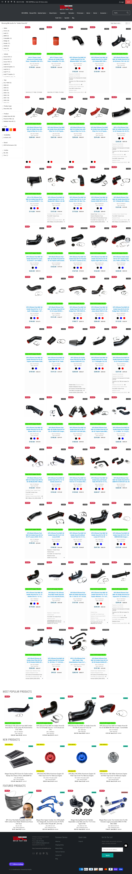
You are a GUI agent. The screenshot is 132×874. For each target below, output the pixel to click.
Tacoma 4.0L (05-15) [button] (74, 84)
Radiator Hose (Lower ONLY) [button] (76, 92)
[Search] (127, 13)
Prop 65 (81, 841)
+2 (63, 220)
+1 (105, 220)
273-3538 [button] (39, 92)
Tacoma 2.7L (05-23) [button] (74, 74)
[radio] (76, 68)
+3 (85, 92)
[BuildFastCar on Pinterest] (11, 2)
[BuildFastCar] (66, 8)
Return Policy (59, 848)
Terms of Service (60, 851)
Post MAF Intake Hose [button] (75, 88)
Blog (56, 858)
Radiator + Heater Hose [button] (53, 550)
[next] (127, 716)
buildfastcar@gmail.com (42, 843)
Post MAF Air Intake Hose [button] (97, 220)
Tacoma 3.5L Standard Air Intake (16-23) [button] (77, 78)
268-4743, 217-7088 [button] (31, 92)
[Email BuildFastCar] (2, 2)
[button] (43, 13)
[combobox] (121, 13)
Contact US (58, 855)
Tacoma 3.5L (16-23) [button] (74, 76)
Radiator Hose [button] (72, 90)
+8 (81, 84)
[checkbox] (3, 129)
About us (57, 841)
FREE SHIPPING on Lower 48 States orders (37, 2)
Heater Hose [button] (80, 86)
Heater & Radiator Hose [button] (97, 216)
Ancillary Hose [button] (73, 86)
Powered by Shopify (26, 869)
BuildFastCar (16, 869)
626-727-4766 (20, 2)
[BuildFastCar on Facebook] (5, 2)
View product (77, 42)
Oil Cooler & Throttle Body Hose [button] (99, 218)
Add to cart (34, 42)
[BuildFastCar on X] (14, 2)
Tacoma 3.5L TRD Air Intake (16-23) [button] (77, 82)
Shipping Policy (59, 845)
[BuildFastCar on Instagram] (8, 2)
